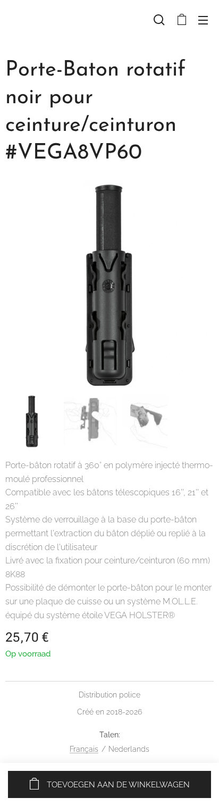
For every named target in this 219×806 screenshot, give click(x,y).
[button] (159, 19)
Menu (203, 19)
